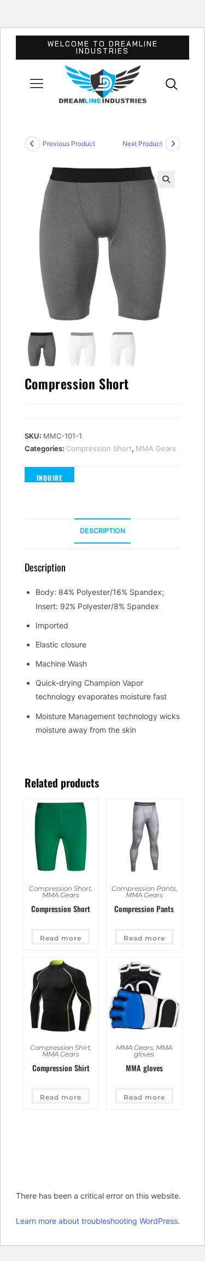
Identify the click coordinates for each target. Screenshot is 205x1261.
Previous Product (69, 143)
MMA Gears (156, 448)
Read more (60, 938)
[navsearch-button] (172, 84)
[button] (37, 84)
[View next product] (172, 143)
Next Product (142, 143)
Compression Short (99, 448)
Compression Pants (144, 888)
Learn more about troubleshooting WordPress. (98, 1220)
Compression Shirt (60, 1047)
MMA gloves (153, 1050)
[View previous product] (32, 143)
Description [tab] (102, 531)
